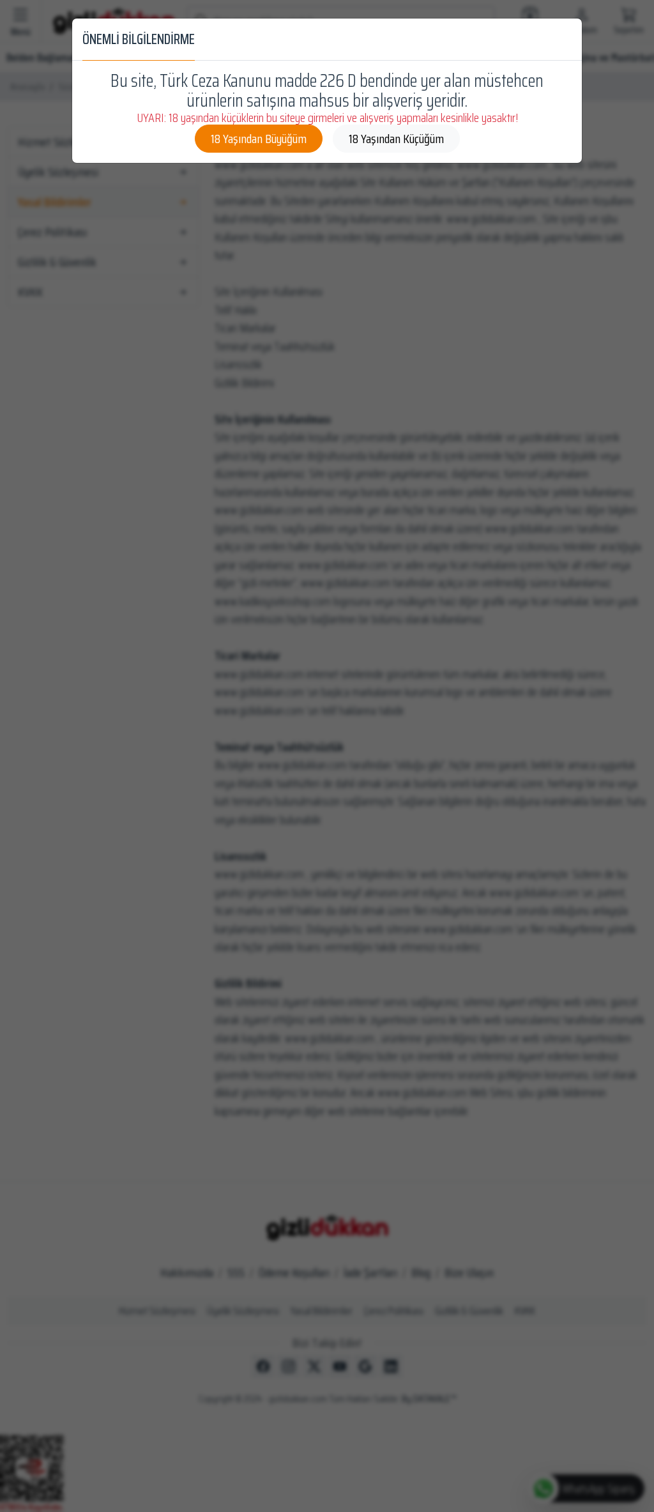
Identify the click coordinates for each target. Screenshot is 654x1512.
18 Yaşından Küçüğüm (396, 138)
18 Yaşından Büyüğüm (259, 138)
